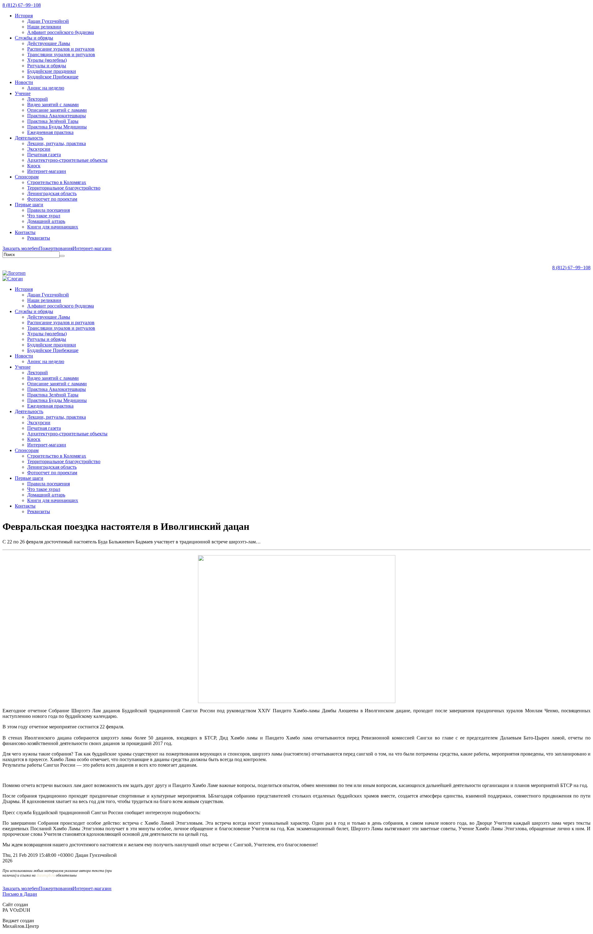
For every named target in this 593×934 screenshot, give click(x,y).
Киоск (33, 165)
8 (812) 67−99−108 (21, 5)
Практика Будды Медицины (57, 126)
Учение (23, 93)
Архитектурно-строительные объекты (67, 160)
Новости (24, 82)
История (24, 15)
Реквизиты (38, 238)
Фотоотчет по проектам (52, 199)
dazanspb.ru (45, 875)
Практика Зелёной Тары (52, 121)
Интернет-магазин (46, 171)
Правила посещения (48, 210)
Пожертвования (56, 248)
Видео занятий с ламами (53, 104)
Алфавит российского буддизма (60, 32)
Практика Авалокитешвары (56, 115)
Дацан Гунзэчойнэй (48, 21)
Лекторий (37, 99)
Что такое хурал (43, 215)
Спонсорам (27, 176)
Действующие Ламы (48, 43)
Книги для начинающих (52, 226)
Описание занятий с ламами (57, 110)
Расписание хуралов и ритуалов (61, 49)
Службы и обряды (34, 37)
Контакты (25, 232)
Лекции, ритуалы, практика (56, 143)
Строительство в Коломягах (56, 182)
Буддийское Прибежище (52, 76)
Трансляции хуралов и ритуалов (61, 54)
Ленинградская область (52, 193)
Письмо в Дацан (19, 894)
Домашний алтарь (46, 221)
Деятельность (29, 137)
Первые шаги (29, 204)
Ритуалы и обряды (46, 65)
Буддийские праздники (51, 71)
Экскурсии (38, 149)
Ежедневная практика (50, 132)
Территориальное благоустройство (63, 188)
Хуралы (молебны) (47, 60)
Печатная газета (44, 154)
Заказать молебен (20, 248)
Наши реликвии (44, 26)
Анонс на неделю (45, 87)
